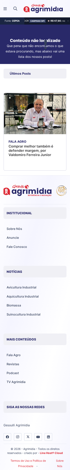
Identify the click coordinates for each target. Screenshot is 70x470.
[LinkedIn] (48, 437)
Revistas (13, 364)
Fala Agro (14, 355)
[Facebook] (7, 437)
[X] (28, 437)
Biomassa (14, 305)
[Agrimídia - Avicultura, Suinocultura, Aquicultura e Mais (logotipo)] (43, 8)
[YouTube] (38, 437)
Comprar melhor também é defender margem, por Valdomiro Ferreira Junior (31, 150)
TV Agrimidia (16, 382)
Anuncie (13, 238)
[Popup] (5, 9)
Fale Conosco (17, 247)
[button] (15, 8)
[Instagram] (18, 437)
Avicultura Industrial (21, 287)
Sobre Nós (14, 229)
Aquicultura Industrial (23, 296)
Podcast (13, 373)
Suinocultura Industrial (23, 314)
